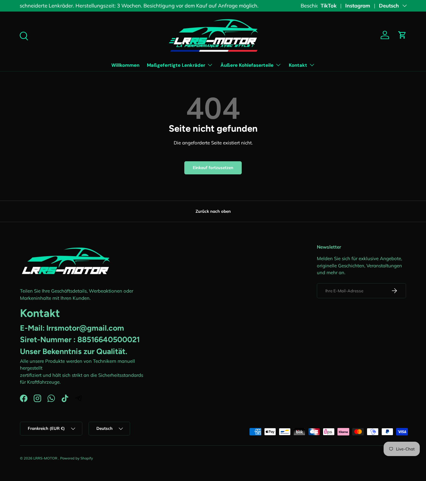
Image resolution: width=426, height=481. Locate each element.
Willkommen (125, 65)
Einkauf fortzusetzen (213, 167)
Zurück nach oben (213, 211)
